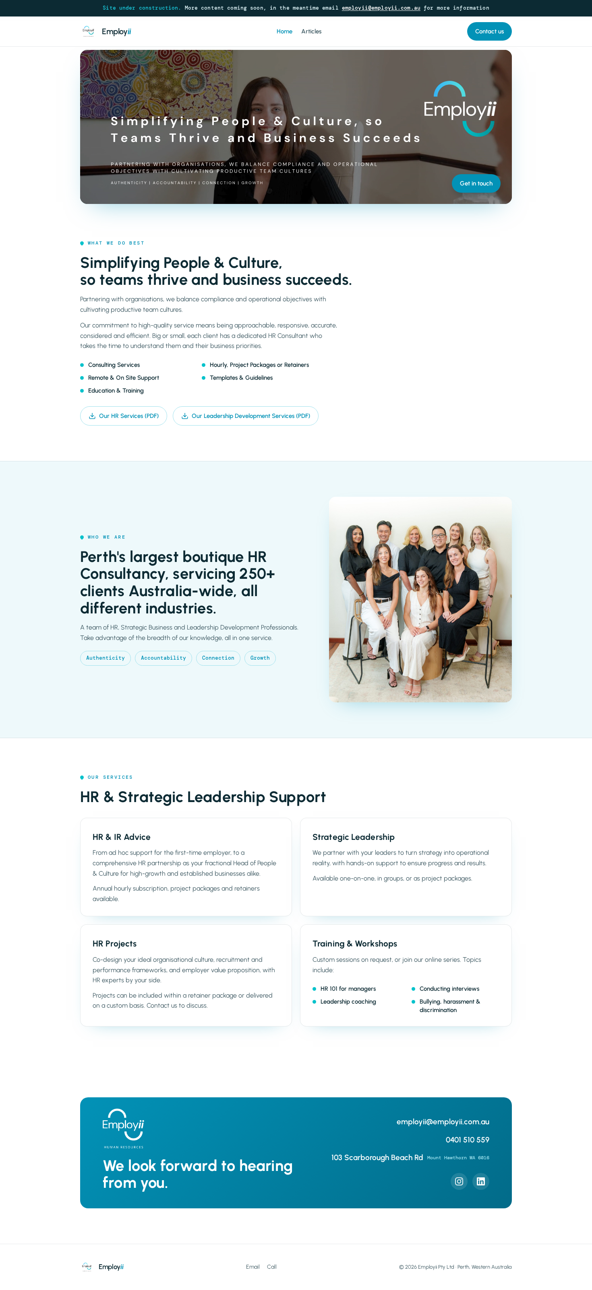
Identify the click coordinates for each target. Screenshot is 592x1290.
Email (253, 1266)
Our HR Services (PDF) (129, 416)
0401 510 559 (467, 1139)
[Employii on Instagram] (459, 1181)
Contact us (489, 31)
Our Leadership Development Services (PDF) (251, 416)
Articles (311, 31)
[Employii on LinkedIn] (480, 1181)
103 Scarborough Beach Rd (410, 1157)
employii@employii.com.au (381, 7)
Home (284, 31)
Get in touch (476, 183)
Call (272, 1266)
